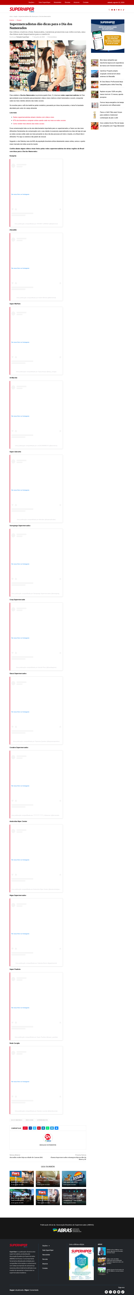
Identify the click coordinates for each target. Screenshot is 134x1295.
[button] (106, 36)
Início (11, 16)
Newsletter (57, 2)
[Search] (109, 10)
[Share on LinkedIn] (43, 1128)
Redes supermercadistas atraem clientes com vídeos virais (33, 117)
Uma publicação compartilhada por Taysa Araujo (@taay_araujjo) (36, 371)
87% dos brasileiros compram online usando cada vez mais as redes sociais (39, 120)
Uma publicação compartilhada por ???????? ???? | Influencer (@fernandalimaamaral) (38, 815)
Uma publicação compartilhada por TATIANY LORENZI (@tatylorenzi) (36, 224)
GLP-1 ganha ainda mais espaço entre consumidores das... (47, 1180)
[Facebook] (116, 10)
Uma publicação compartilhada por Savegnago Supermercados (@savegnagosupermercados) (40, 593)
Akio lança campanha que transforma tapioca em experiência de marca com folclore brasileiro (112, 63)
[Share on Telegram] (52, 1128)
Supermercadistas (42, 1120)
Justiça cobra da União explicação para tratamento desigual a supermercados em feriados (115, 1261)
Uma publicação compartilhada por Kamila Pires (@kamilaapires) (36, 667)
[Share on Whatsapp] (47, 1128)
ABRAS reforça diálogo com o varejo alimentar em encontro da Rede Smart (115, 1251)
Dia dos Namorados (16, 1120)
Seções (31, 2)
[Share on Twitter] (34, 1128)
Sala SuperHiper (44, 2)
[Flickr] (114, 10)
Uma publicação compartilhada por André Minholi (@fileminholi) (36, 297)
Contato (85, 2)
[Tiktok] (123, 10)
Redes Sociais (29, 1120)
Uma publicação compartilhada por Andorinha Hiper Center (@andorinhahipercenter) (37, 889)
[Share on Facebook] (30, 1128)
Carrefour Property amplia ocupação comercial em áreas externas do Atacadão (110, 74)
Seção (15, 16)
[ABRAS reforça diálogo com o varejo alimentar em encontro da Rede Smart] (102, 1251)
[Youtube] (112, 10)
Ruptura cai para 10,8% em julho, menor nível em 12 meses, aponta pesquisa (111, 94)
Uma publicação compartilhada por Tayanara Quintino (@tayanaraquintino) (36, 741)
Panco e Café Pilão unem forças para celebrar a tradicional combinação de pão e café (111, 115)
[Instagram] (121, 10)
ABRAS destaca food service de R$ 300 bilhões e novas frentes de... (115, 1271)
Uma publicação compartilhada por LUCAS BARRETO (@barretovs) (36, 445)
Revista (67, 2)
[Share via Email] (56, 1128)
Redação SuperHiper (22, 37)
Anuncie (76, 2)
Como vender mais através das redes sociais (28, 124)
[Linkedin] (118, 10)
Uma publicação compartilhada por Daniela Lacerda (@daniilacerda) (36, 1111)
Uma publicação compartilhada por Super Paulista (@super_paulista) (36, 1037)
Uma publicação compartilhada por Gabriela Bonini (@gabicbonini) (36, 963)
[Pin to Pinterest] (39, 1128)
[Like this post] (25, 1128)
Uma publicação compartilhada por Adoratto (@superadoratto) (36, 519)
